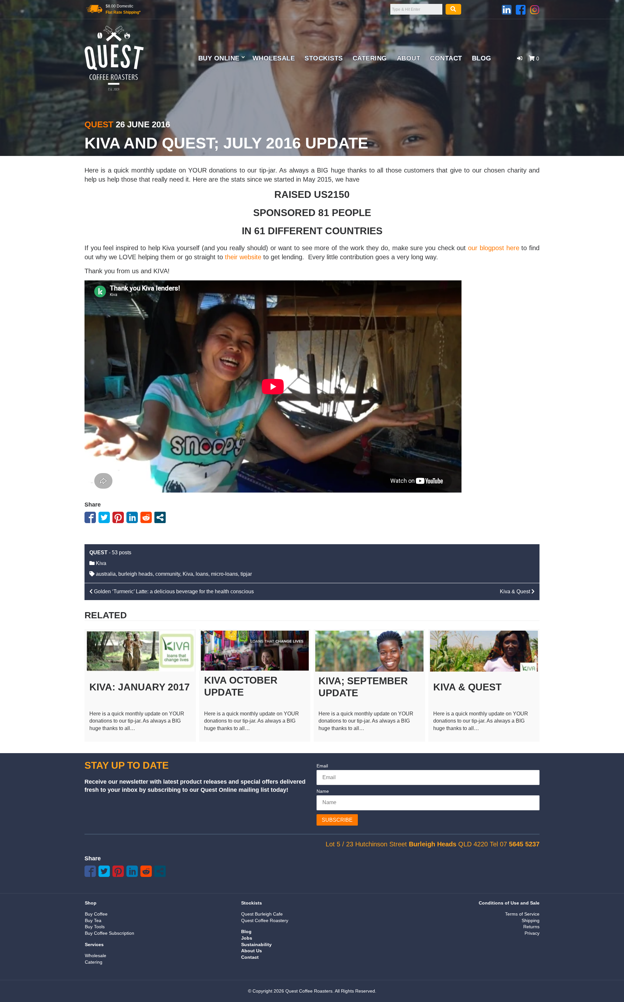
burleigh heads (135, 574)
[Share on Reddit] (146, 517)
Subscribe (337, 820)
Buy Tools (95, 926)
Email (322, 765)
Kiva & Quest (467, 687)
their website (243, 257)
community (167, 574)
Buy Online (219, 58)
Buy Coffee (96, 914)
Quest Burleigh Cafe (262, 914)
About (409, 58)
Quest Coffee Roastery (264, 920)
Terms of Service (522, 914)
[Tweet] (104, 517)
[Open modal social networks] (160, 517)
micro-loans (224, 574)
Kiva (101, 563)
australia (106, 574)
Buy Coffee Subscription (109, 933)
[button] (519, 58)
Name (323, 791)
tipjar (246, 574)
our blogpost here (493, 247)
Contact (446, 58)
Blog (481, 58)
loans (202, 574)
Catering (370, 58)
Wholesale (274, 58)
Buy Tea (93, 920)
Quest (98, 124)
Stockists (324, 58)
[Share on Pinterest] (118, 517)
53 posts (121, 552)
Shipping (531, 920)
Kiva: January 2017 (139, 687)
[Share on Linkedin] (132, 517)
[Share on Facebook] (90, 517)
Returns (531, 926)
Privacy (532, 933)
